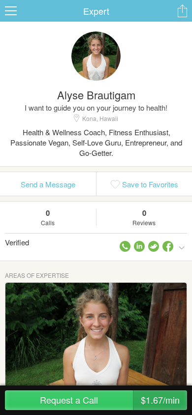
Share (182, 11)
